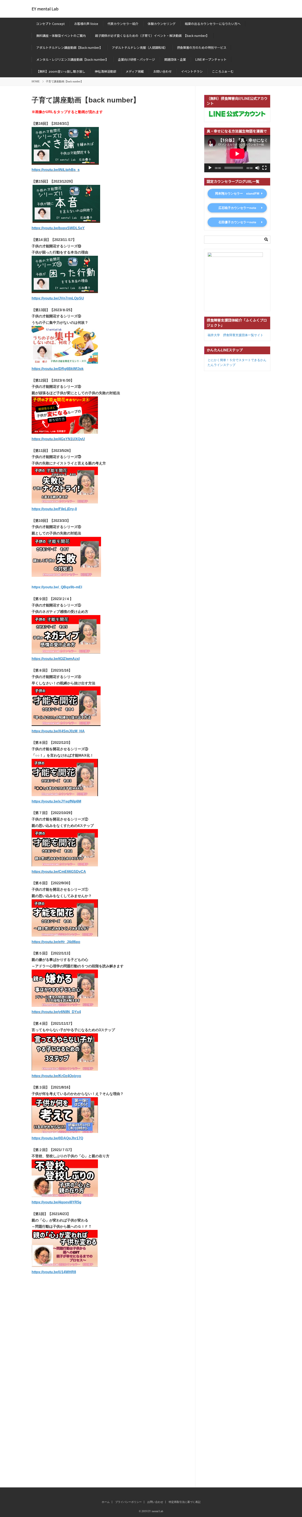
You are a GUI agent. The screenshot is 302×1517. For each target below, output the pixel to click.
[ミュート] (257, 168)
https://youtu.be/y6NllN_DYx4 (56, 1012)
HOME (36, 81)
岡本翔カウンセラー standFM (237, 193)
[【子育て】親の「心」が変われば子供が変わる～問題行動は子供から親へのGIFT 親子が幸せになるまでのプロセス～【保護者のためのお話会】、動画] (109, 1284)
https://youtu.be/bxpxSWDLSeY (58, 228)
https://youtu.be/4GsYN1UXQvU (58, 439)
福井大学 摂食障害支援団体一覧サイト (235, 335)
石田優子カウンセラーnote (237, 222)
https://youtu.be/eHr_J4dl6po (56, 942)
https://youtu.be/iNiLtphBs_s (56, 170)
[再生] (210, 168)
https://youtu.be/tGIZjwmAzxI (56, 659)
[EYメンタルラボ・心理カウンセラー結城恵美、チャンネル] (109, 1331)
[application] (237, 153)
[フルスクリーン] (264, 168)
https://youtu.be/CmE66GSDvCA (59, 871)
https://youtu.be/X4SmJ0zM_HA (58, 731)
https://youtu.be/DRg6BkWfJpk (58, 369)
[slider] (109, 1385)
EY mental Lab (45, 8)
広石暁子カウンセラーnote (237, 208)
